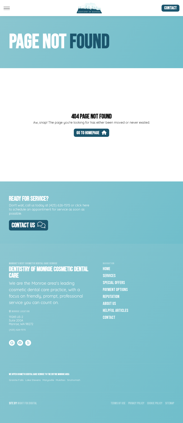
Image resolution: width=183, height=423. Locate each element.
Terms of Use (118, 403)
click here (82, 205)
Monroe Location (20, 311)
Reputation (111, 296)
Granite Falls (16, 380)
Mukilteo (60, 380)
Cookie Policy (154, 403)
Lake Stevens (33, 380)
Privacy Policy (136, 403)
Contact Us (23, 225)
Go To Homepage (87, 132)
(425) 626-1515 (59, 205)
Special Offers (114, 282)
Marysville (48, 380)
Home (106, 268)
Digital (33, 403)
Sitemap (169, 403)
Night (21, 403)
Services (109, 275)
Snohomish (73, 380)
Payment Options (115, 289)
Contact (170, 8)
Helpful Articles (115, 310)
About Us (109, 303)
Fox (26, 403)
